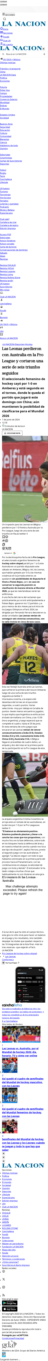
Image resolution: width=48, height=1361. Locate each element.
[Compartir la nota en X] (6, 548)
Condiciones (8, 1338)
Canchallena (6, 179)
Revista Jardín (6, 280)
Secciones (8, 33)
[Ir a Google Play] (9, 1304)
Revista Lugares (7, 271)
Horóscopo (5, 197)
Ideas (2, 256)
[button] (24, 193)
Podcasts (4, 207)
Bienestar (4, 139)
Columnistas (6, 157)
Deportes (19, 344)
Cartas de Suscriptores (11, 160)
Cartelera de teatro (9, 225)
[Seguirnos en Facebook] (3, 1272)
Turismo (4, 191)
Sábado (3, 253)
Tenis (2, 176)
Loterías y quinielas (9, 203)
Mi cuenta (8, 44)
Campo (3, 93)
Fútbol (3, 170)
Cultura (3, 133)
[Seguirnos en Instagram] (3, 1288)
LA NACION (8, 344)
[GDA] (9, 1347)
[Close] (3, 1153)
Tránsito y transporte (10, 68)
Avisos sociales (7, 243)
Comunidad (5, 136)
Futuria (3, 87)
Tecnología (5, 194)
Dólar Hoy (5, 90)
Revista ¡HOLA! (7, 268)
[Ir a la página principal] (24, 25)
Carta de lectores (8, 246)
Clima (2, 71)
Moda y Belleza (7, 210)
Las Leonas (10, 956)
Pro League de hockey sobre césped (19, 953)
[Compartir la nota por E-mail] (9, 548)
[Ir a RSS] (3, 1295)
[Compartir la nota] (3, 541)
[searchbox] (23, 54)
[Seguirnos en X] (3, 1280)
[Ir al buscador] (4, 18)
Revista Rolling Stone (10, 277)
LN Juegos (5, 188)
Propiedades (6, 96)
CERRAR (3, 2)
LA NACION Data (8, 74)
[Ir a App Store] (9, 1310)
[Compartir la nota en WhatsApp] (6, 541)
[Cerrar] (43, 49)
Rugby (3, 173)
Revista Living (6, 274)
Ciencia (3, 142)
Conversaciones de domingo (14, 250)
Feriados (4, 200)
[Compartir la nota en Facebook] (3, 548)
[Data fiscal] (4, 1356)
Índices (3, 105)
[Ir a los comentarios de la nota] (6, 537)
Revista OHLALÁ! (8, 265)
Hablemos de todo (9, 145)
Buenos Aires (6, 124)
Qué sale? (4, 219)
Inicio (5, 29)
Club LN (6, 40)
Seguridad (5, 127)
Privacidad (19, 1338)
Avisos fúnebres (7, 240)
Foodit (6, 36)
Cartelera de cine (8, 222)
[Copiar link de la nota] (3, 544)
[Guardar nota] (3, 537)
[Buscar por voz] (44, 54)
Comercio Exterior (9, 99)
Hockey (28, 344)
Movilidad (4, 102)
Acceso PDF (5, 234)
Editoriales (5, 154)
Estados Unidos (7, 114)
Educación (5, 130)
